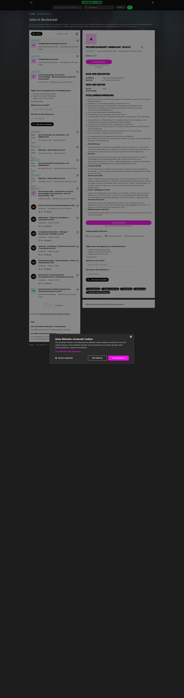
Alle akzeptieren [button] (118, 358)
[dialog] (92, 349)
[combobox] (131, 337)
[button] (92, 352)
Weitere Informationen (79, 348)
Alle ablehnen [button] (97, 358)
